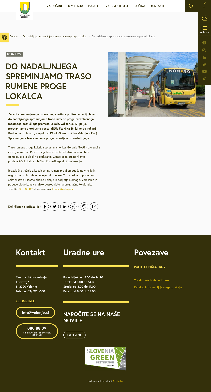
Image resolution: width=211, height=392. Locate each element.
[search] (190, 6)
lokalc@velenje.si (63, 189)
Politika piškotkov (150, 267)
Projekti (94, 6)
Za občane (55, 6)
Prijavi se (74, 335)
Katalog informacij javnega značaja (158, 287)
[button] (4, 37)
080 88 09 (26, 189)
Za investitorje (118, 6)
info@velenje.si (35, 312)
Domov (14, 36)
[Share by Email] (94, 206)
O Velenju (75, 6)
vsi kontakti (25, 301)
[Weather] (204, 18)
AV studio (118, 381)
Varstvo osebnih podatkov (151, 280)
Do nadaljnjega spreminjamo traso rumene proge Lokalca (54, 36)
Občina (140, 6)
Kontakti (157, 6)
